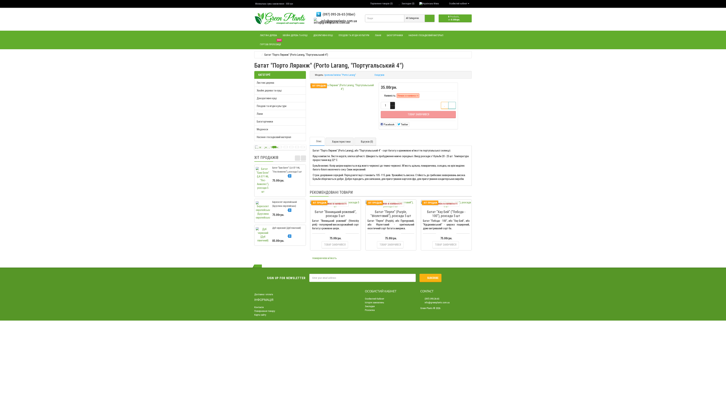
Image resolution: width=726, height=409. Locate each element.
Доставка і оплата (263, 294)
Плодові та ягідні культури (354, 35)
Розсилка (370, 310)
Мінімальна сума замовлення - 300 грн (274, 3)
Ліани (378, 35)
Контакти (259, 307)
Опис (319, 141)
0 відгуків (379, 74)
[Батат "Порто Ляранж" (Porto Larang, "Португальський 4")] (342, 87)
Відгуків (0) (367, 141)
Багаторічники (395, 35)
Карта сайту (260, 314)
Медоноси (262, 129)
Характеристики (341, 141)
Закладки (370, 306)
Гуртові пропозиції (270, 43)
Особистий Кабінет (374, 298)
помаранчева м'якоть (324, 258)
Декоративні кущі (323, 35)
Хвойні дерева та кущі (295, 35)
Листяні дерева (268, 35)
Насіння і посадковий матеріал (426, 35)
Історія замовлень (374, 302)
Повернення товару (264, 311)
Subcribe (432, 277)
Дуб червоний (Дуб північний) (286, 228)
